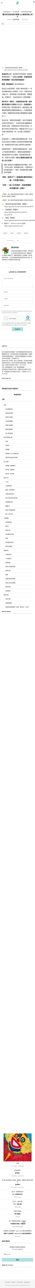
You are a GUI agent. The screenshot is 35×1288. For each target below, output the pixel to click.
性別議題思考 (9, 409)
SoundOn (16, 738)
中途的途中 (9, 554)
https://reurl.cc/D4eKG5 (14, 854)
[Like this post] (19, 240)
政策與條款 (20, 1282)
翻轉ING (8, 506)
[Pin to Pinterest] (24, 240)
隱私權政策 (27, 1282)
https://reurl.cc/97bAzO (8, 867)
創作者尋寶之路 (8, 437)
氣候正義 (8, 599)
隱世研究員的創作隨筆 (12, 457)
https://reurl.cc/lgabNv (22, 843)
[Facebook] (24, 2)
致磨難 (7, 449)
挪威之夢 (8, 530)
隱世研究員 (16, 19)
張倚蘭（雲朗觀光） (11, 465)
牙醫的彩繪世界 (10, 494)
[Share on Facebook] (21, 240)
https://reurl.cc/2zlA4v (26, 847)
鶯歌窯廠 (19, 233)
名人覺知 (6, 461)
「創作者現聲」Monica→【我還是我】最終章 (14, 1012)
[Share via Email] (28, 240)
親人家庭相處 (9, 433)
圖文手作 (6, 478)
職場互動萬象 (9, 429)
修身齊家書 (9, 522)
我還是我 (8, 562)
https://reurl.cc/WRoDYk (8, 860)
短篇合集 (6, 550)
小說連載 (6, 518)
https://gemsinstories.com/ (13, 226)
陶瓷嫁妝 (5, 233)
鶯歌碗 (11, 233)
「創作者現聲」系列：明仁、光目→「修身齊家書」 (16, 1019)
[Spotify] (30, 2)
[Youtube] (28, 2)
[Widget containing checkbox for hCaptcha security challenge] (17, 318)
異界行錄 (8, 570)
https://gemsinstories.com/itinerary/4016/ (16, 70)
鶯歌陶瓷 (26, 233)
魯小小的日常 (9, 514)
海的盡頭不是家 (10, 534)
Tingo (7, 482)
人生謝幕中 (9, 558)
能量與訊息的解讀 (10, 578)
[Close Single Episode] (18, 801)
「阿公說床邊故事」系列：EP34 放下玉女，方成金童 (16, 1022)
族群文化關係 (9, 417)
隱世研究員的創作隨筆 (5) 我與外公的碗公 (22, 200)
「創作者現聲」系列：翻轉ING (10, 1008)
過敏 (7, 538)
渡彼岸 (7, 445)
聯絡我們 (13, 1282)
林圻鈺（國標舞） (10, 469)
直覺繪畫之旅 (9, 502)
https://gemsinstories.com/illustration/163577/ (16, 836)
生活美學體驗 (9, 421)
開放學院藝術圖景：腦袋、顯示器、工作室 (17, 607)
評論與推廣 (9, 603)
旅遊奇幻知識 (9, 413)
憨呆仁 (7, 526)
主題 (5, 405)
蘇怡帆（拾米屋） (10, 474)
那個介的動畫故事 (10, 510)
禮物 (7, 574)
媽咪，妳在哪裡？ (10, 490)
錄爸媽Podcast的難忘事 (12, 453)
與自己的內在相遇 (10, 583)
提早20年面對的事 (10, 566)
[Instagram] (26, 2)
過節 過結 (8, 587)
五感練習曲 (9, 486)
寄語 (7, 441)
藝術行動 (6, 595)
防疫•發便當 (9, 546)
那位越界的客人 (10, 542)
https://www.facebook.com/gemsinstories (19, 897)
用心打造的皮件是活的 (12, 498)
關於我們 (7, 1282)
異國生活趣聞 (9, 425)
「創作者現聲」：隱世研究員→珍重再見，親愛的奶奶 (16, 1015)
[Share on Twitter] (23, 240)
